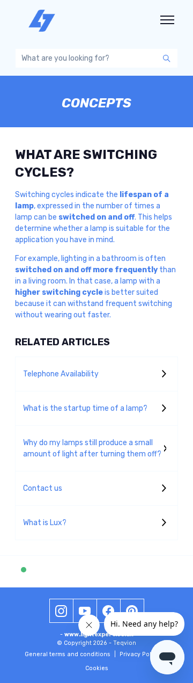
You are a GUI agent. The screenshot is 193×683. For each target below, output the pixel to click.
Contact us (42, 488)
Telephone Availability (61, 374)
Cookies (96, 668)
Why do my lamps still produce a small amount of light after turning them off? (92, 448)
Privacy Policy (142, 654)
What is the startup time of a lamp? (85, 408)
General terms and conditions (70, 654)
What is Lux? (44, 522)
